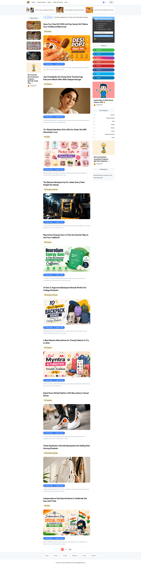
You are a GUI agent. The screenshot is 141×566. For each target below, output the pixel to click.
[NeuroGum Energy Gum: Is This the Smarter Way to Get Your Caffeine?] (66, 259)
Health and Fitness (110, 134)
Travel (113, 137)
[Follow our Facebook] (104, 69)
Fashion (49, 84)
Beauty (113, 128)
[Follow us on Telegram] (104, 54)
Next (70, 549)
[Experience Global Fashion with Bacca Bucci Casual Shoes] (66, 417)
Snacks (48, 31)
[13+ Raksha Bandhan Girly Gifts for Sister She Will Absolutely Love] (66, 153)
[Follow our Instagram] (104, 58)
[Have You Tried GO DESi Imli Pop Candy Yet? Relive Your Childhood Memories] (66, 48)
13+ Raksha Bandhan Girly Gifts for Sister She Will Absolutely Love (34, 46)
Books (113, 131)
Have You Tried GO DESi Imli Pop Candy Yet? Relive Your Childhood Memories (112, 10)
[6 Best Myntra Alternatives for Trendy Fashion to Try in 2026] (66, 364)
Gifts (48, 137)
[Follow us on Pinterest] (104, 66)
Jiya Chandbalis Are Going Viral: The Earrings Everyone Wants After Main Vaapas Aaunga (34, 36)
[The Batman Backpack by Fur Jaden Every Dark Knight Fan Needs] (66, 206)
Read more (33, 28)
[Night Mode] (104, 2)
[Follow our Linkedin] (104, 77)
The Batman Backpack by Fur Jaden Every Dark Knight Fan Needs (33, 57)
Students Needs (51, 189)
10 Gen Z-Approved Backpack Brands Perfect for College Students (51, 10)
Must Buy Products (71, 562)
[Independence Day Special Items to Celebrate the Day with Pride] (66, 522)
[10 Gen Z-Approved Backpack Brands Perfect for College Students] (66, 312)
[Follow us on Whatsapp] (104, 50)
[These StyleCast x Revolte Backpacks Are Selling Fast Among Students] (66, 470)
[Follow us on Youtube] (104, 62)
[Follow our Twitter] (104, 73)
